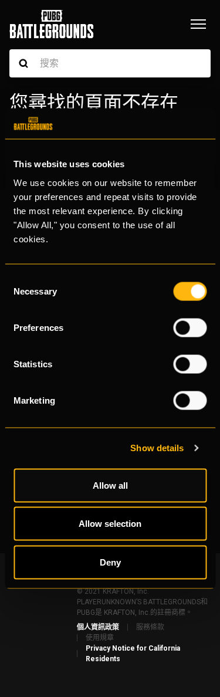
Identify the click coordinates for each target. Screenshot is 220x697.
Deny (110, 562)
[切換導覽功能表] (198, 24)
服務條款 (150, 627)
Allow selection (110, 524)
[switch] (190, 327)
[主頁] (51, 24)
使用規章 (100, 638)
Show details (157, 448)
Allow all (110, 485)
